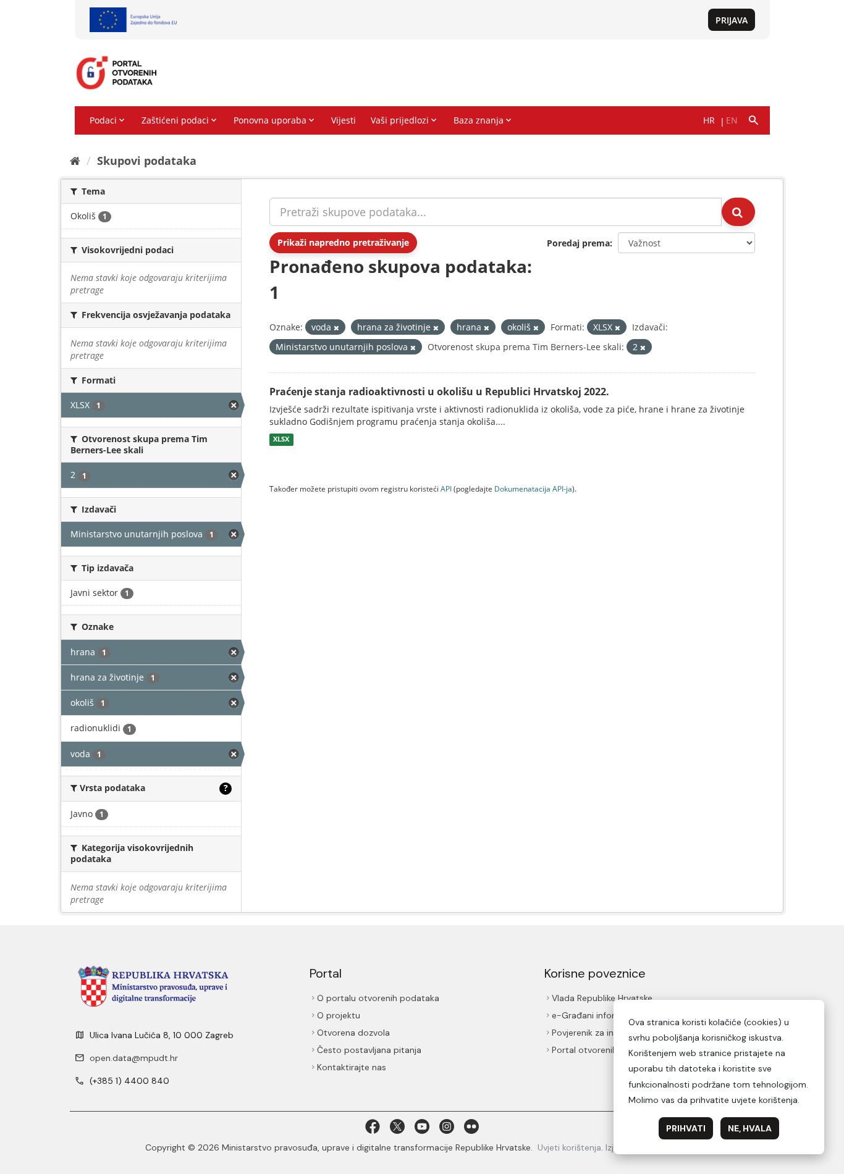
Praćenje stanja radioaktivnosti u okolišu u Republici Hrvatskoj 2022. (439, 391)
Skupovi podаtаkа (146, 160)
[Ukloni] (336, 327)
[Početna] (75, 160)
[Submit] (738, 212)
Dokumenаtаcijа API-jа (533, 488)
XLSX (281, 439)
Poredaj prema (578, 243)
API (446, 488)
